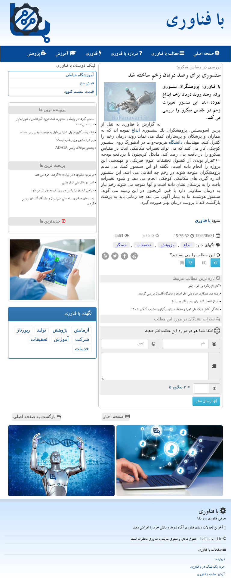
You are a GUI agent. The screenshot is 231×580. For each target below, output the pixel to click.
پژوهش (34, 54)
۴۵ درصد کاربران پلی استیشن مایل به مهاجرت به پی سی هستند (57, 133)
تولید (41, 329)
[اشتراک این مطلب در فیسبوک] (124, 255)
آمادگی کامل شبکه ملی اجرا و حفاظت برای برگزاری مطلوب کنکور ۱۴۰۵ (175, 310)
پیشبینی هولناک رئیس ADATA (74, 148)
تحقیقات (144, 245)
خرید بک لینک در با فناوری (207, 567)
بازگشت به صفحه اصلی (35, 416)
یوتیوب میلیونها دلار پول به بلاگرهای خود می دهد (64, 175)
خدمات (82, 348)
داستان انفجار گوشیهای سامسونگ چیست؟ (196, 302)
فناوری (92, 54)
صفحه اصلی (204, 54)
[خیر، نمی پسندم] (190, 262)
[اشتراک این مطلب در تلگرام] (134, 255)
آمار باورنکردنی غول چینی (203, 286)
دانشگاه (175, 142)
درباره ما (219, 560)
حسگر (121, 245)
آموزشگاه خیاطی (80, 75)
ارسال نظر (204, 401)
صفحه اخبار (114, 416)
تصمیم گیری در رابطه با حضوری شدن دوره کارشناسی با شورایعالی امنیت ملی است (55, 122)
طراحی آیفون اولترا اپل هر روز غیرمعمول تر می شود (62, 191)
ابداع (136, 130)
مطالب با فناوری (165, 54)
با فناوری (194, 22)
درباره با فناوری (124, 54)
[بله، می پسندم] (215, 262)
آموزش (62, 54)
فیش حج (87, 83)
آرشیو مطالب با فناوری (211, 575)
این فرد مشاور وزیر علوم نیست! (75, 140)
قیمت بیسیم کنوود (79, 91)
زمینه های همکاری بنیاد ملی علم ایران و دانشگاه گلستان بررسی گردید (179, 294)
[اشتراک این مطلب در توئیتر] (115, 255)
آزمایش (81, 329)
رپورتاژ (23, 329)
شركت (82, 339)
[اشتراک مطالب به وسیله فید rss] (105, 255)
